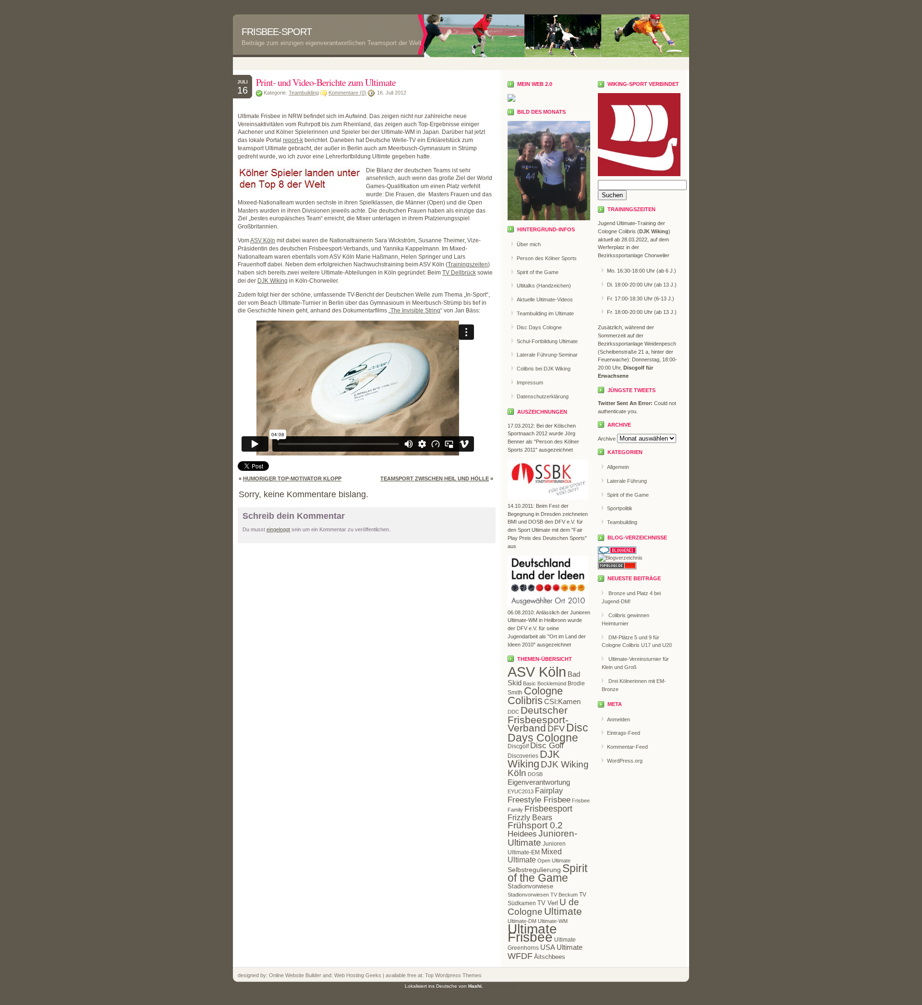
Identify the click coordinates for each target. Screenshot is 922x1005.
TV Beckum (564, 894)
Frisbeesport (548, 809)
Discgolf (518, 746)
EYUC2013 (521, 791)
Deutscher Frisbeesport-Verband (538, 719)
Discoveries (523, 756)
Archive (607, 439)
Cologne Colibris (535, 695)
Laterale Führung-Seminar (547, 355)
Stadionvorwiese (530, 886)
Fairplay (549, 790)
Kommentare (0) (347, 93)
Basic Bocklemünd (544, 683)
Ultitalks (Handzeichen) (544, 285)
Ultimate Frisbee (532, 933)
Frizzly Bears (530, 817)
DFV (556, 728)
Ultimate (563, 911)
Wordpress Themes (458, 975)
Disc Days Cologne (539, 327)
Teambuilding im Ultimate (545, 313)
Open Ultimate (553, 860)
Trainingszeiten (468, 264)
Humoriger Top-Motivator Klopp (292, 478)
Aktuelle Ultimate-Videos (545, 299)
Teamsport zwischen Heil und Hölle (434, 478)
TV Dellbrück (459, 272)
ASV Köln (262, 240)
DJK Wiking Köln (548, 768)
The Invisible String (415, 310)
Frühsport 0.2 (535, 825)
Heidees (522, 833)
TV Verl (547, 903)
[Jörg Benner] (511, 100)
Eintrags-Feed (623, 733)
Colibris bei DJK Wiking (543, 368)
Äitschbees (549, 956)
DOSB (535, 774)
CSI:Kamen (562, 701)
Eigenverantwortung (539, 782)
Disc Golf (547, 745)
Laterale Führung (627, 481)
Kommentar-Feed (627, 747)
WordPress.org (625, 761)
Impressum (530, 382)
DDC (513, 712)
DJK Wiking (272, 280)
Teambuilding (304, 93)
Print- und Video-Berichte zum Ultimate (326, 82)
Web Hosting (349, 975)
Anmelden (618, 719)
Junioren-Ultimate (542, 838)
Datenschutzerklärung (543, 396)
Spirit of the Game (537, 272)
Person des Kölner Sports (547, 258)
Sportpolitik (619, 508)
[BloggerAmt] (620, 558)
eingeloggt (278, 529)
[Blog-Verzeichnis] (617, 552)
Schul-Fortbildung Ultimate (547, 341)
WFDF (520, 956)
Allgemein (618, 467)
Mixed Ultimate (535, 856)
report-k (293, 140)
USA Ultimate (561, 947)
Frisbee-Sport (277, 31)
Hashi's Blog (501, 985)
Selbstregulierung (534, 869)
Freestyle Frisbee (539, 799)
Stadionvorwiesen (528, 894)
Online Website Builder (295, 975)
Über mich (529, 244)
